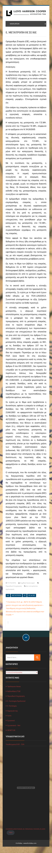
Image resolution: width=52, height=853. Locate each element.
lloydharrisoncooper (27, 583)
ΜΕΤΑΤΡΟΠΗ (16, 595)
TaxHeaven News (14, 686)
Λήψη (10, 832)
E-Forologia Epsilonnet (16, 701)
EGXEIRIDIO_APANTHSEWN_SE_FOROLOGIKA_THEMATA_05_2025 (25, 829)
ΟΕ (25, 595)
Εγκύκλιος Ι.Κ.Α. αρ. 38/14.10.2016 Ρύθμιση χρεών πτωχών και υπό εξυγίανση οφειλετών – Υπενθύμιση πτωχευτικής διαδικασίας (25, 605)
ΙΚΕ (8, 595)
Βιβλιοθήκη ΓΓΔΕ (14, 691)
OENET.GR (11, 730)
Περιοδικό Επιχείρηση (14, 586)
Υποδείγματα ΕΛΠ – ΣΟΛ (15, 744)
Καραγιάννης (12, 711)
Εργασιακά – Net (13, 725)
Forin (9, 715)
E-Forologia (12, 706)
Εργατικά (11, 720)
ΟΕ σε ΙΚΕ (31, 595)
